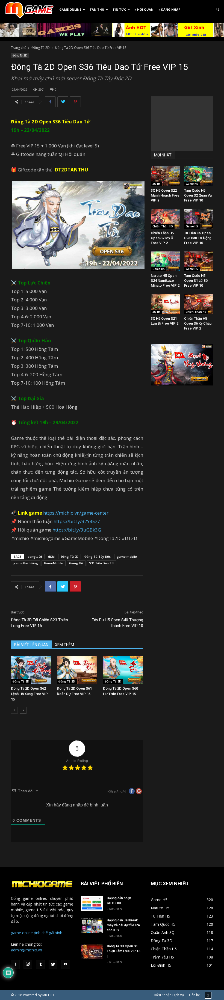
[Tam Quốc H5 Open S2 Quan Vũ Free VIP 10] (198, 176)
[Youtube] (65, 964)
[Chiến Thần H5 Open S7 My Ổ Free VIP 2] (165, 219)
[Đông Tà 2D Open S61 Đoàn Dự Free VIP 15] (77, 670)
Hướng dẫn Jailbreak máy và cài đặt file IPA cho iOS (123, 925)
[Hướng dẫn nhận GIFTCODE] (92, 903)
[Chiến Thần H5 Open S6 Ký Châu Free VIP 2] (198, 304)
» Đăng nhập (169, 9)
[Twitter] (53, 964)
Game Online (70, 9)
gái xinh (55, 932)
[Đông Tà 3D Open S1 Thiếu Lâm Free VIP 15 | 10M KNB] (92, 951)
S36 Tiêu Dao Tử (71, 121)
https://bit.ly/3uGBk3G (76, 530)
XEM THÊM (64, 645)
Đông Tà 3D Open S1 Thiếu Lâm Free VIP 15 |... (123, 951)
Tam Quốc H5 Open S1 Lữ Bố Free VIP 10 (196, 280)
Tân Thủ (97, 9)
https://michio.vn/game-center (75, 513)
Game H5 (192, 184)
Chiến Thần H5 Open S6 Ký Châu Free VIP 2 (197, 323)
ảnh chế (41, 932)
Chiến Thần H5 (162, 226)
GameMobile (53, 563)
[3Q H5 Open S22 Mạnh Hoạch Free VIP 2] (165, 176)
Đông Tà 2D (40, 47)
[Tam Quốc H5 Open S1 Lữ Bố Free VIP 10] (198, 261)
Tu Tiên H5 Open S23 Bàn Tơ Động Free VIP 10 (197, 238)
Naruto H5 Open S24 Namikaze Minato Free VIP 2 (165, 280)
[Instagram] (27, 964)
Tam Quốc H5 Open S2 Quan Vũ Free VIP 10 (198, 195)
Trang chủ (18, 47)
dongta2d (35, 556)
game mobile (127, 556)
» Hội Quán (144, 9)
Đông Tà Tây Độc (97, 556)
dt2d (51, 556)
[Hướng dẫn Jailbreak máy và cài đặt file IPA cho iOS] (92, 925)
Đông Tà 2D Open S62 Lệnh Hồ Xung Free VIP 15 (29, 693)
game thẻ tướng (25, 563)
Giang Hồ (76, 563)
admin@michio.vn (26, 949)
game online (22, 932)
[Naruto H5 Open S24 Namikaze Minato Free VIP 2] (165, 261)
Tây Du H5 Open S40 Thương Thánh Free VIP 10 (117, 623)
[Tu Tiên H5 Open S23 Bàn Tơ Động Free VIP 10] (198, 219)
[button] (217, 9)
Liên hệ (194, 995)
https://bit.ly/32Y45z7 (77, 521)
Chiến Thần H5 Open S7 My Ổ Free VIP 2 (162, 238)
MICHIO (48, 995)
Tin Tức (119, 9)
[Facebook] (15, 964)
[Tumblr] (40, 964)
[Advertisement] (182, 123)
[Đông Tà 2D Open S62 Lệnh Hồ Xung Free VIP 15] (31, 670)
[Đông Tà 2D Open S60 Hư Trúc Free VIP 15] (123, 670)
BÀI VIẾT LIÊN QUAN (31, 645)
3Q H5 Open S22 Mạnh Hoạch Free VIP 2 (165, 195)
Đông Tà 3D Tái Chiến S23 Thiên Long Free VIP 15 (39, 623)
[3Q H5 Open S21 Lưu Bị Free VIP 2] (165, 304)
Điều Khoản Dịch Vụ (169, 995)
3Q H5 (156, 184)
